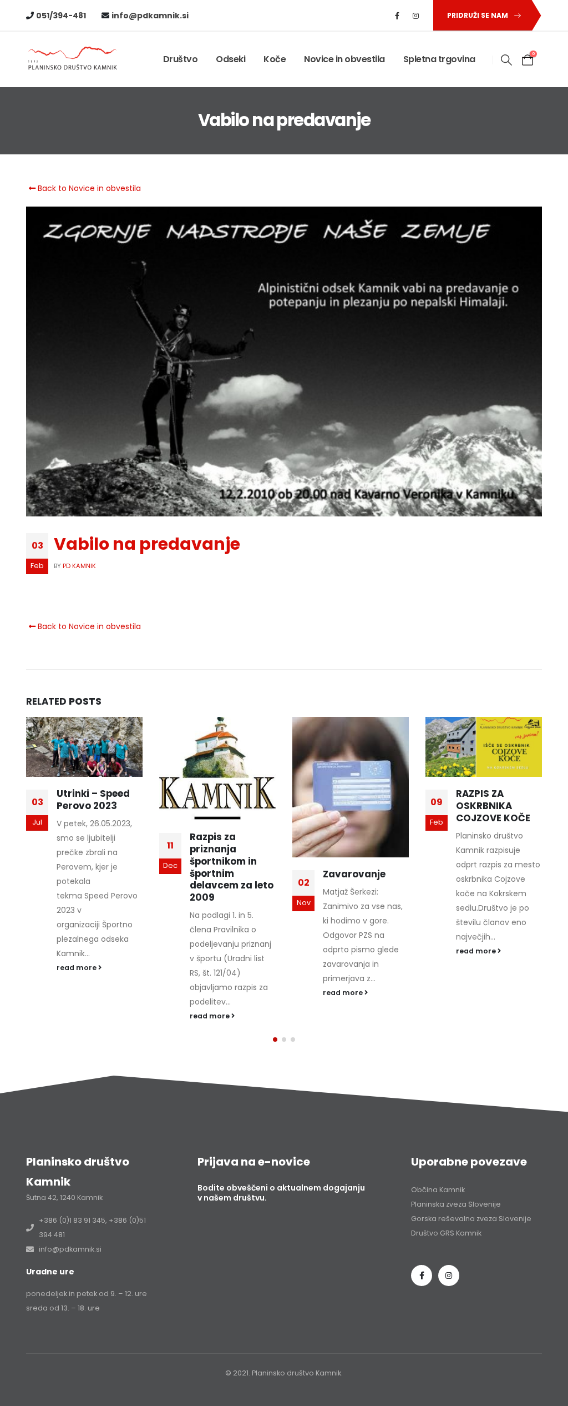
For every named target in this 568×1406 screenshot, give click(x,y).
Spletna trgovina (439, 59)
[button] (507, 60)
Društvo (180, 59)
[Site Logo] (73, 59)
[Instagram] (416, 15)
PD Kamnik (79, 565)
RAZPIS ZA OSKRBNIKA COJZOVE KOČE (493, 806)
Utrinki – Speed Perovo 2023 (93, 799)
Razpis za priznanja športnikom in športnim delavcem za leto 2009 (231, 867)
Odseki (230, 59)
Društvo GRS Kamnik (446, 1233)
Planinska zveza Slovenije (456, 1204)
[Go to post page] (84, 747)
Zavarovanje (354, 874)
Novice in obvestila (344, 59)
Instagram (448, 1275)
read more (77, 967)
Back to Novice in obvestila (88, 188)
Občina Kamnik (438, 1189)
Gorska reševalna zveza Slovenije (471, 1218)
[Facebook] (397, 15)
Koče (274, 59)
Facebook (421, 1275)
